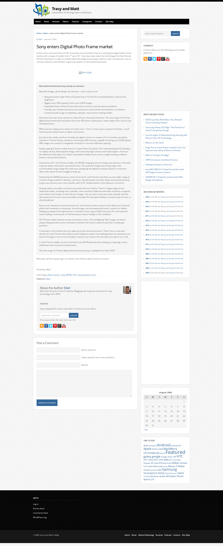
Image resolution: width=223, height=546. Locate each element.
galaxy (147, 456)
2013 (147, 235)
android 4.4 (176, 445)
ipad (157, 463)
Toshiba (146, 476)
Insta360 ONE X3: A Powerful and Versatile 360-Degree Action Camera (164, 171)
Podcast (75, 21)
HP (175, 456)
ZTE (152, 479)
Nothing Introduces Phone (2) (158, 164)
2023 (147, 202)
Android (163, 445)
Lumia (150, 466)
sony (63, 274)
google (156, 456)
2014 (147, 230)
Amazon (152, 445)
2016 (147, 221)
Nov (178, 202)
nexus (165, 466)
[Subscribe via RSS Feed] (42, 326)
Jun (165, 197)
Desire (162, 453)
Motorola (157, 466)
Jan (151, 216)
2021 (147, 211)
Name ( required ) (88, 350)
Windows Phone (174, 476)
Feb (153, 216)
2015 (147, 225)
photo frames (54, 274)
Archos (155, 448)
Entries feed (38, 508)
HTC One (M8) (161, 459)
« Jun (145, 429)
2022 (147, 206)
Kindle (169, 463)
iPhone (162, 463)
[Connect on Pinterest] (55, 326)
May (162, 197)
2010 (147, 249)
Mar (156, 216)
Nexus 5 (172, 466)
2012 (147, 240)
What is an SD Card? (154, 142)
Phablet (146, 470)
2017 (147, 216)
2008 (147, 258)
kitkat (175, 463)
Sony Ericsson (170, 473)
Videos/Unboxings (146, 535)
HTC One (148, 459)
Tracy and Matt (65, 8)
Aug (170, 202)
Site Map (109, 21)
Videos (66, 21)
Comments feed (40, 513)
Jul (167, 202)
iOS (152, 463)
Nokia (181, 466)
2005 (147, 273)
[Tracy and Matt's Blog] (41, 15)
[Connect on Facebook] (46, 326)
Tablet (180, 473)
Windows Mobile (158, 476)
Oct (176, 202)
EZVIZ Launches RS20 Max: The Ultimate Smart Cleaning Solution (163, 121)
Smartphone (150, 473)
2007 (147, 263)
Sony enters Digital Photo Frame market (75, 47)
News (46, 21)
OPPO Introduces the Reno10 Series (161, 159)
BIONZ (69, 274)
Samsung (169, 469)
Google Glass (167, 456)
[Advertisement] (151, 10)
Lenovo (183, 462)
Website (84, 365)
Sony (161, 473)
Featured (175, 452)
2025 (147, 197)
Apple (147, 449)
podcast (154, 470)
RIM (159, 470)
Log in (36, 504)
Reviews (55, 21)
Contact (98, 21)
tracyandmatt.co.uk (86, 274)
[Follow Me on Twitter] (51, 326)
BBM (161, 449)
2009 (147, 254)
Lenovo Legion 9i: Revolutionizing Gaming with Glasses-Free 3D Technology (166, 136)
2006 (147, 268)
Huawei (146, 463)
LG (144, 466)
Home (38, 21)
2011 (147, 244)
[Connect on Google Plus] (59, 326)
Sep (173, 221)
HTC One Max (175, 460)
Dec (182, 221)
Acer (145, 445)
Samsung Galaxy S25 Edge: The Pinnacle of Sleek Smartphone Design (164, 129)
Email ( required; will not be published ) (97, 357)
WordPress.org (40, 517)
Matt (41, 39)
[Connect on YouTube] (64, 326)
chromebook (151, 453)
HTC (180, 456)
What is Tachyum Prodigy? (157, 155)
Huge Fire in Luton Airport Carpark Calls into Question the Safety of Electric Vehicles (165, 149)
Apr (159, 202)
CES (74, 274)
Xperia (147, 479)
